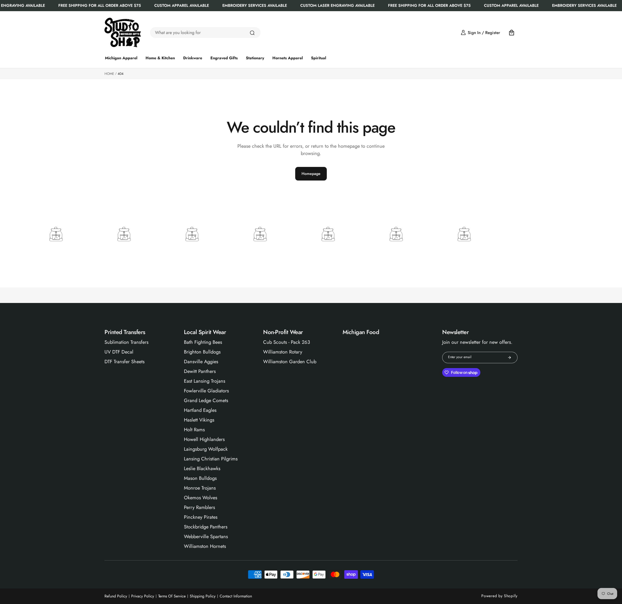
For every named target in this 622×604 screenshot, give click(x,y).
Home (109, 73)
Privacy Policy (142, 596)
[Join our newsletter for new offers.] (509, 357)
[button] (512, 32)
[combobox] (205, 32)
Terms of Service (172, 596)
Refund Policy (115, 596)
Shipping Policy (203, 596)
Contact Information (236, 596)
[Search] (252, 32)
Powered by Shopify (499, 596)
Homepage (311, 173)
